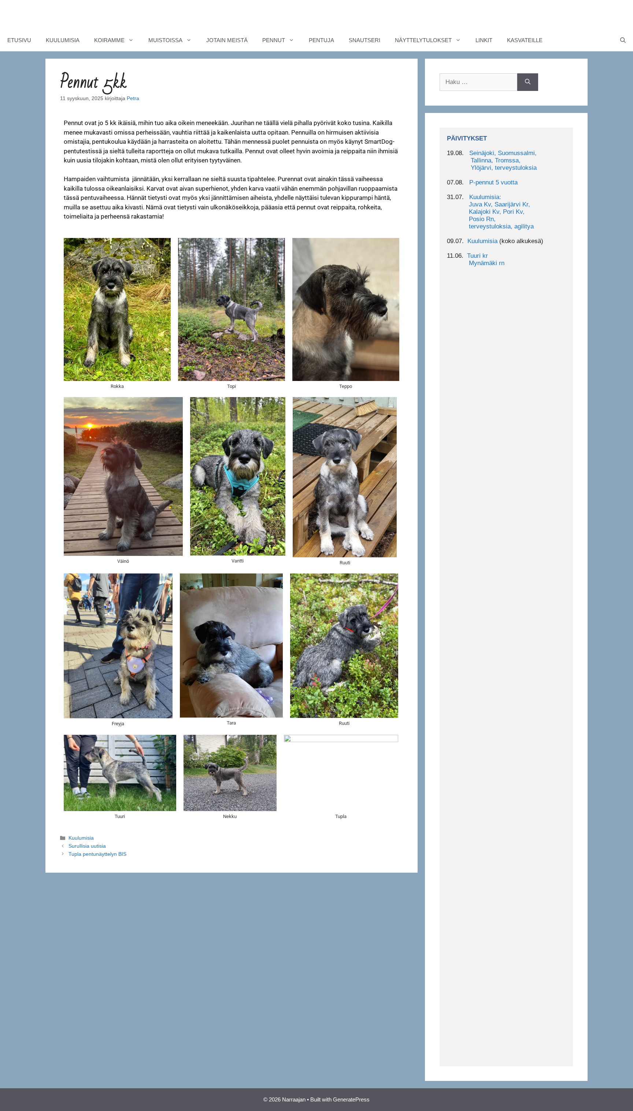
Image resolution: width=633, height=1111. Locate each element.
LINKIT (483, 40)
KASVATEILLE (525, 40)
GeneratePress (351, 1099)
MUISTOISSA (165, 40)
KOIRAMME (109, 40)
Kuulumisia (81, 838)
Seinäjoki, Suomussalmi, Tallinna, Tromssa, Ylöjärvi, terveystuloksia (492, 160)
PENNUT (273, 40)
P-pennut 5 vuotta (493, 182)
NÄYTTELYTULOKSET (423, 40)
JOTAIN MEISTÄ (227, 40)
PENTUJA (321, 40)
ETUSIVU (19, 40)
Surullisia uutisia (87, 846)
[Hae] (527, 82)
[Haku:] (478, 82)
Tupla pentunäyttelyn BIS (97, 854)
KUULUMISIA (62, 40)
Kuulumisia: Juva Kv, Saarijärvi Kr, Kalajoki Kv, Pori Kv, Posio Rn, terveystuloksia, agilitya (490, 212)
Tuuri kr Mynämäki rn (475, 259)
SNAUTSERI (364, 40)
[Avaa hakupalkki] (623, 40)
